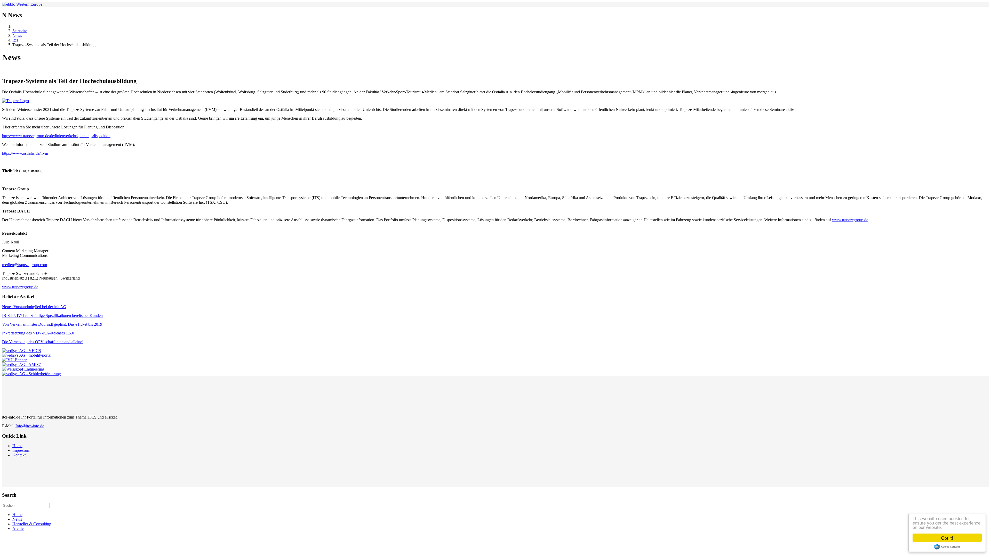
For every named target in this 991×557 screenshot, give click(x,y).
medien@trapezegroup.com (24, 265)
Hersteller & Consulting (31, 524)
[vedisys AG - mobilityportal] (26, 355)
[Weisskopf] (23, 369)
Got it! (947, 538)
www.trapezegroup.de (850, 220)
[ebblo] (22, 4)
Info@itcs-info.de (29, 426)
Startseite (19, 31)
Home (17, 446)
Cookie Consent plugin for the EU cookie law (947, 547)
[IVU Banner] (14, 360)
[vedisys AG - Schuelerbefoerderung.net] (31, 374)
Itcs (15, 40)
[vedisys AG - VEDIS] (21, 350)
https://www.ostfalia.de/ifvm (25, 153)
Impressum (21, 450)
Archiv (18, 528)
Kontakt (19, 455)
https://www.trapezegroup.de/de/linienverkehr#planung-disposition (56, 136)
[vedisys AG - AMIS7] (21, 364)
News (17, 35)
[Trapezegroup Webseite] (495, 101)
